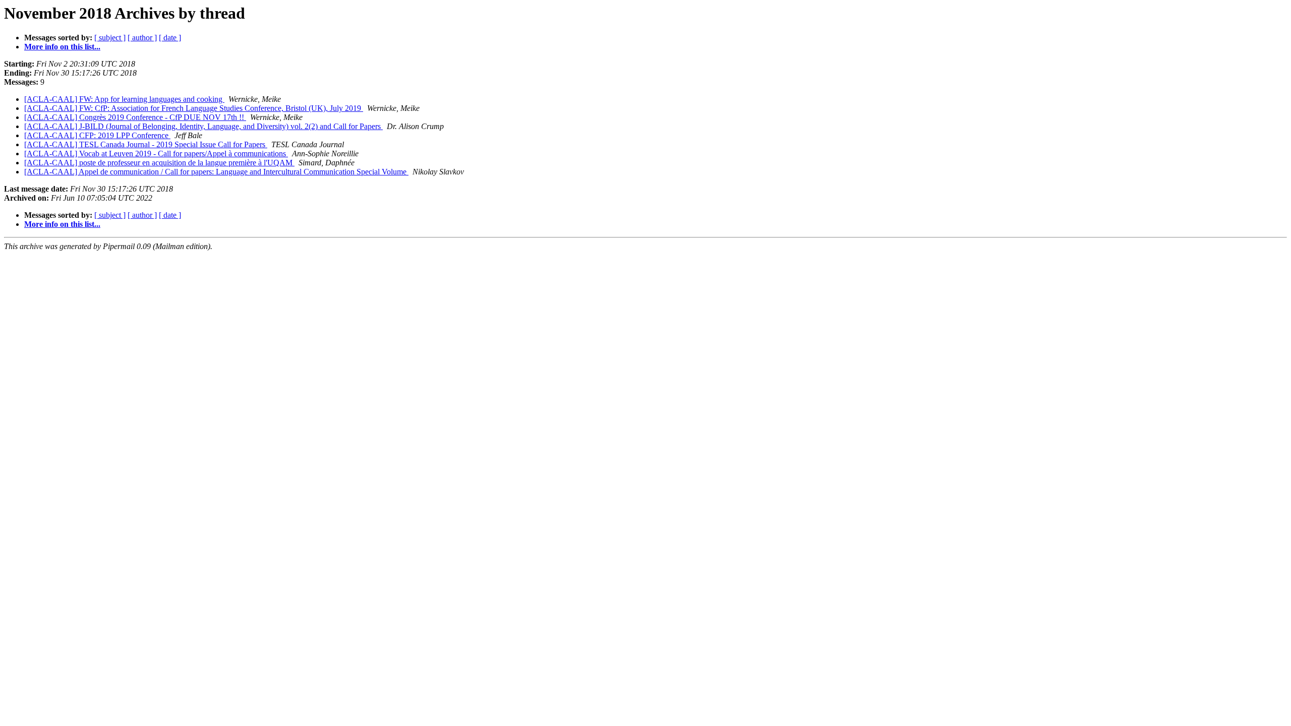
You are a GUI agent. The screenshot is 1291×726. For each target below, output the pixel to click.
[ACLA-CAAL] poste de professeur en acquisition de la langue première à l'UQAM (159, 162)
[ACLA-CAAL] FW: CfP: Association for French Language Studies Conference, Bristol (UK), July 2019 (193, 108)
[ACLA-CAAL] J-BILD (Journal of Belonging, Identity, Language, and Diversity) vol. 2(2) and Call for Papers (203, 126)
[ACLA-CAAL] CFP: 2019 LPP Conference (97, 135)
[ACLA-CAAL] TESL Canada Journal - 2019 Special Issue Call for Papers (145, 144)
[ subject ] (110, 37)
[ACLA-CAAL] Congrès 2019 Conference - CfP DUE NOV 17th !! (135, 117)
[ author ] (142, 37)
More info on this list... (62, 46)
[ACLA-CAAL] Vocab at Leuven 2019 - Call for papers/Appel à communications (156, 153)
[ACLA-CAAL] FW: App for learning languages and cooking (124, 99)
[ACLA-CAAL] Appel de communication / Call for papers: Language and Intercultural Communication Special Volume (216, 171)
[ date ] (170, 37)
